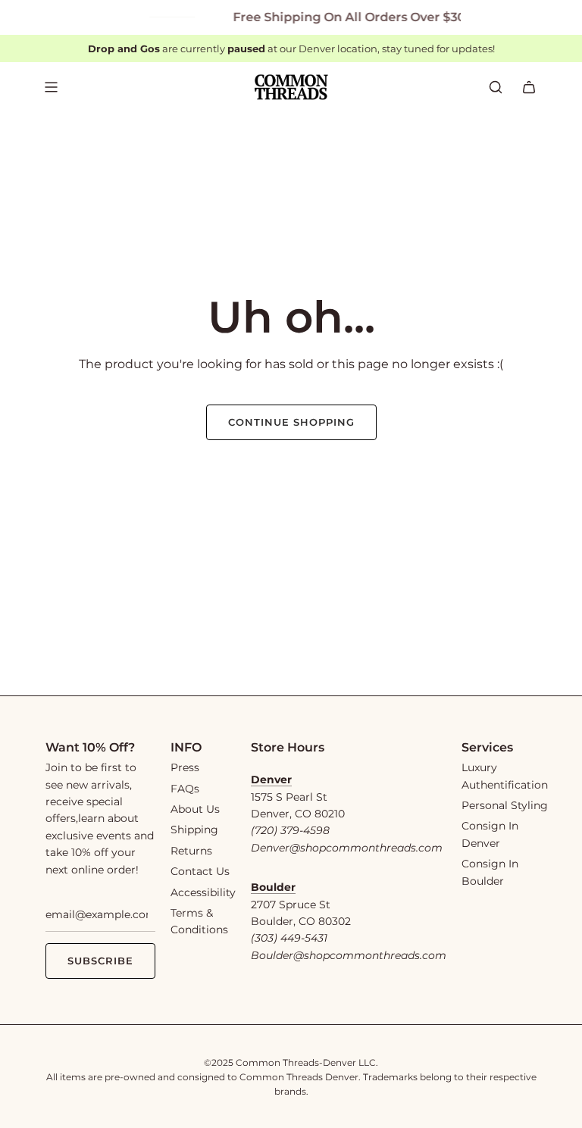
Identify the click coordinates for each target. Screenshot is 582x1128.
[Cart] (529, 87)
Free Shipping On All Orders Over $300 (346, 17)
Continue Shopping (291, 422)
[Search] (495, 87)
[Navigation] (50, 87)
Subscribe (100, 961)
